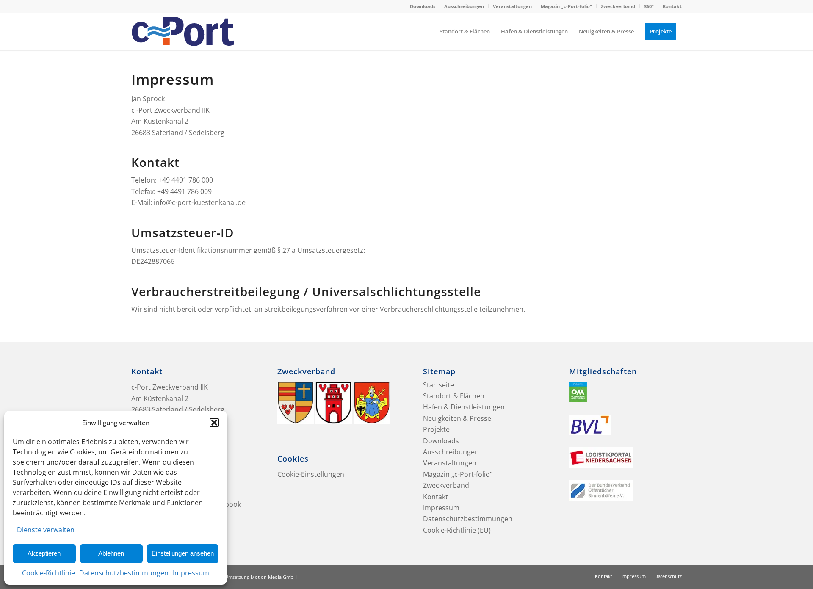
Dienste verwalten (46, 529)
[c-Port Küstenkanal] (183, 31)
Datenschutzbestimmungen (124, 573)
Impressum (191, 573)
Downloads (422, 6)
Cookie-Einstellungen (310, 474)
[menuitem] (423, 6)
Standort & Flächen (453, 396)
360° (649, 6)
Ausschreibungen (464, 6)
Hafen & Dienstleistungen (464, 407)
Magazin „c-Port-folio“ (566, 6)
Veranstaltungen (512, 6)
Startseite (438, 385)
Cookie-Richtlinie (48, 573)
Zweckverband (618, 6)
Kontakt (672, 6)
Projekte (436, 429)
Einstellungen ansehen (183, 553)
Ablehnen (111, 553)
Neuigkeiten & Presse (457, 418)
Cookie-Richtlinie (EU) (457, 530)
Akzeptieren (44, 553)
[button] (214, 422)
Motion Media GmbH (274, 577)
